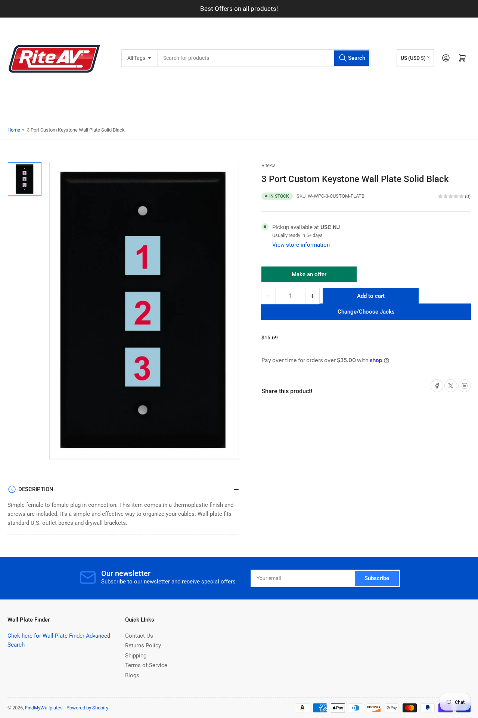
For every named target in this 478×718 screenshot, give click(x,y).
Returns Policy (143, 645)
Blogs (132, 675)
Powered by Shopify (87, 708)
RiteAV (268, 165)
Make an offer (309, 276)
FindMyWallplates (44, 708)
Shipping (135, 655)
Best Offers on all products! (239, 8)
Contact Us (139, 635)
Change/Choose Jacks (366, 311)
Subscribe (376, 578)
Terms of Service (146, 665)
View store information (301, 244)
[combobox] (264, 58)
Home (13, 130)
